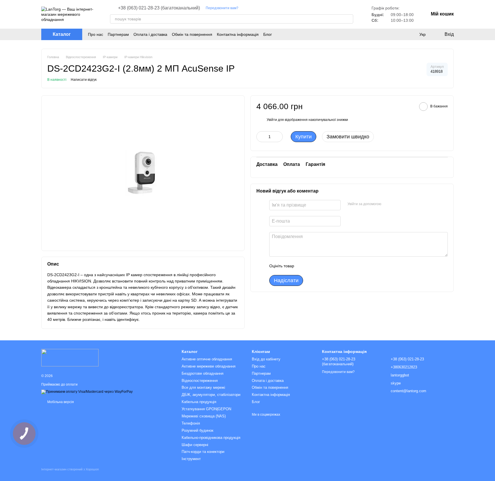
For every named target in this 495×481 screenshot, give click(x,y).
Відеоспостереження (200, 380)
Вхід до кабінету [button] (266, 359)
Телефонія (191, 423)
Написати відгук (84, 80)
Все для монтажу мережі (203, 387)
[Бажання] (411, 34)
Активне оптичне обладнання (207, 359)
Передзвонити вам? (222, 8)
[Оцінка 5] (340, 265)
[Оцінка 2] (312, 265)
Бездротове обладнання (202, 373)
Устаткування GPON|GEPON (206, 409)
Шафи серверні (195, 445)
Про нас (95, 34)
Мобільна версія (60, 402)
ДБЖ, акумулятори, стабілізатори (211, 394)
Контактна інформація (238, 34)
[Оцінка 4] (331, 265)
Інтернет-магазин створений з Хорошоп (70, 469)
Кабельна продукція (199, 402)
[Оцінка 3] (322, 265)
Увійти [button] (272, 120)
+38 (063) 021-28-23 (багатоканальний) (159, 8)
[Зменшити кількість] (261, 136)
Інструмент (191, 459)
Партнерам (118, 34)
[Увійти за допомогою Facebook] (387, 204)
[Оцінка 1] (303, 265)
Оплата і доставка (150, 34)
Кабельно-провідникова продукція (211, 437)
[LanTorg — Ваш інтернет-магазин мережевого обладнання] (70, 357)
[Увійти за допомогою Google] (396, 204)
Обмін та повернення (192, 34)
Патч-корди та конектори (203, 451)
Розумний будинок (197, 430)
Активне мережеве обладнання (208, 366)
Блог (267, 34)
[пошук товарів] (348, 18)
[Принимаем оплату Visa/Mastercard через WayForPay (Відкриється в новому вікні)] (87, 392)
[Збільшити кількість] (278, 136)
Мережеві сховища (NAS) (204, 416)
